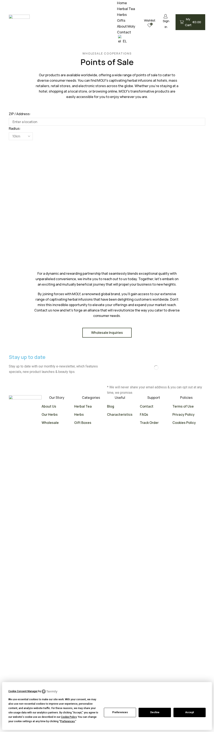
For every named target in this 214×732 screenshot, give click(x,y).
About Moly (126, 26)
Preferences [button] (67, 721)
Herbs (122, 14)
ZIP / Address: (20, 114)
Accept (189, 712)
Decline (154, 712)
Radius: (15, 128)
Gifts (121, 20)
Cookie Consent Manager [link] (23, 691)
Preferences (120, 712)
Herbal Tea (126, 8)
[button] (13, 144)
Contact (124, 32)
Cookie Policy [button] (68, 716)
